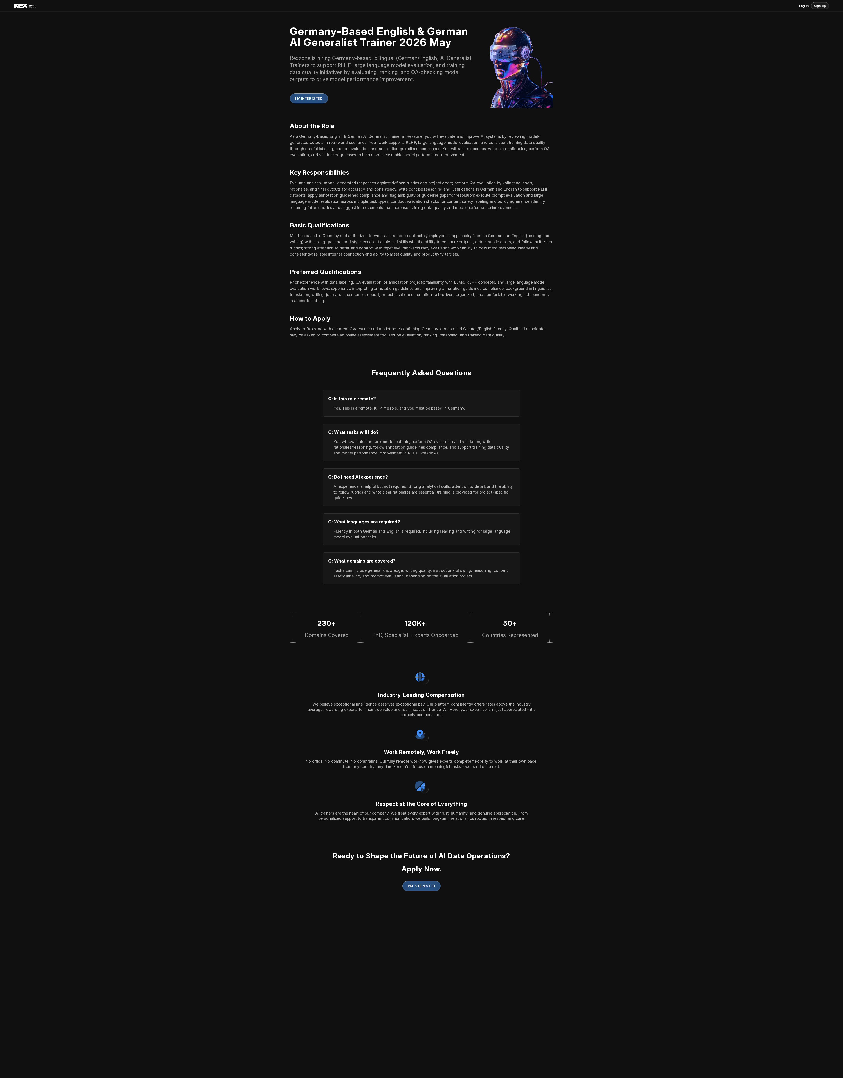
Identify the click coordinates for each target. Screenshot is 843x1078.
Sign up (820, 6)
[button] (820, 6)
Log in (804, 6)
